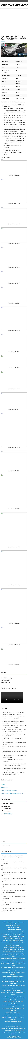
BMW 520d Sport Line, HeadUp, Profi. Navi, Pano (13, 951)
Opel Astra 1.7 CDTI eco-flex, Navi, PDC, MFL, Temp (13, 990)
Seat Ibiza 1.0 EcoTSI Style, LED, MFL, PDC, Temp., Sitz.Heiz (13, 1002)
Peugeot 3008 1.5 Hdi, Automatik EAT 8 (9, 997)
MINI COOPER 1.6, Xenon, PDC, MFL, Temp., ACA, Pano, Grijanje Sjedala (13, 986)
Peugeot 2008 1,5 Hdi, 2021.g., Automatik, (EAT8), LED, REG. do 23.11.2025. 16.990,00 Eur (14, 764)
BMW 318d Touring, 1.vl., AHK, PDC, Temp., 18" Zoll (13, 936)
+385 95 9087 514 (8, 813)
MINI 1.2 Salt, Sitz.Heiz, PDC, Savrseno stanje (13, 978)
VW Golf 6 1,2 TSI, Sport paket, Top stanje (13, 1021)
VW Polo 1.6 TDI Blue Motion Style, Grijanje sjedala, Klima (13, 1028)
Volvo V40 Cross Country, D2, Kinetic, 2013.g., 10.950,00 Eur (13, 862)
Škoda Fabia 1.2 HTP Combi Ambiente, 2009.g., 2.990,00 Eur (13, 760)
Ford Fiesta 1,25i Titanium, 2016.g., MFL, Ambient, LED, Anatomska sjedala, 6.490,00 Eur (14, 717)
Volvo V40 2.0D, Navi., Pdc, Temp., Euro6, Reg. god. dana (13, 1015)
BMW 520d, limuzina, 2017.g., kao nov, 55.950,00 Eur (15, 868)
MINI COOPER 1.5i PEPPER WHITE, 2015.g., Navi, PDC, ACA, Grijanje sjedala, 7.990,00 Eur (14, 769)
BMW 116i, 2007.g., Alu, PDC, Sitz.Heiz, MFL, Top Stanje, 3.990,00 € (14, 734)
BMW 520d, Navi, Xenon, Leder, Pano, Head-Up (13, 953)
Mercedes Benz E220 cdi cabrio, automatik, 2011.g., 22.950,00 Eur (14, 903)
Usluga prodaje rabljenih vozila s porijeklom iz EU (12, 793)
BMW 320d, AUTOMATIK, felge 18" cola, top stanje (13, 949)
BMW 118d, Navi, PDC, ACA (13, 927)
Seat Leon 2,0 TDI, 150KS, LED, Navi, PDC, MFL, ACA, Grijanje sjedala (13, 1009)
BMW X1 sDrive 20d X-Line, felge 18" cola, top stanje (13, 961)
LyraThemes (18, 1037)
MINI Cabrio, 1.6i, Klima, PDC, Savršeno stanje (13, 979)
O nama (3, 784)
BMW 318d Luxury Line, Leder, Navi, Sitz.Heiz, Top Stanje (13, 932)
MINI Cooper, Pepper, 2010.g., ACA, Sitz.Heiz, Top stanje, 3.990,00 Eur (14, 756)
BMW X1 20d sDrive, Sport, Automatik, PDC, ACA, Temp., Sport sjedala (13, 959)
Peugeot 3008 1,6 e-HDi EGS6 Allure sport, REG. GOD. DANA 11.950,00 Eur (14, 909)
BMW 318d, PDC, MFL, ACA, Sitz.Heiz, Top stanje (13, 940)
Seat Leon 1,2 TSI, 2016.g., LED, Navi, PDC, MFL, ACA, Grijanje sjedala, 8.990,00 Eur (14, 773)
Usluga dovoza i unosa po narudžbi (9, 790)
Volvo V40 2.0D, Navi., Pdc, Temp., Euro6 (13, 1014)
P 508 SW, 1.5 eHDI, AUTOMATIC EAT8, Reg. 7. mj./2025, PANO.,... (13, 993)
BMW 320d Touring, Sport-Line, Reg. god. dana (13, 947)
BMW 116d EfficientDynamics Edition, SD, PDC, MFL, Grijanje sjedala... (13, 922)
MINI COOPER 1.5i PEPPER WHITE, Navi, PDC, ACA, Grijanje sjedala (13, 982)
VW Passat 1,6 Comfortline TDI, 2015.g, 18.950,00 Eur (14, 885)
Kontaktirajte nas (8, 970)
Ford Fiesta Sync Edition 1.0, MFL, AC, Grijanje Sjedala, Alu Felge (13, 968)
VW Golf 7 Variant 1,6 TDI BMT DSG (13, 1026)
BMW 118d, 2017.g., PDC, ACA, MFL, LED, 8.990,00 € (14, 747)
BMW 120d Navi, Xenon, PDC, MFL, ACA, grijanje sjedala (13, 931)
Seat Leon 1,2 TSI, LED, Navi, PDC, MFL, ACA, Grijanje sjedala (13, 1005)
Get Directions (7, 811)
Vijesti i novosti (17, 1012)
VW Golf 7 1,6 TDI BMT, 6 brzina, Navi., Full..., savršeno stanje (13, 1023)
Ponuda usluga (4, 787)
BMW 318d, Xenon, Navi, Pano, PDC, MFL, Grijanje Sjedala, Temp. (13, 942)
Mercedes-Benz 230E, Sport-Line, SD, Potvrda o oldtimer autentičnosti (13, 973)
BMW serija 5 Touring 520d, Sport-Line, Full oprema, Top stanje (13, 955)
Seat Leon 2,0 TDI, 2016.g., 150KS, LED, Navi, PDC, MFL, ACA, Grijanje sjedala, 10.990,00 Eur (14, 730)
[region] (14, 50)
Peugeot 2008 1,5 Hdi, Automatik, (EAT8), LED (13, 996)
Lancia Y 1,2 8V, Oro (18, 970)
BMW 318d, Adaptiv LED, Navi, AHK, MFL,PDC (13, 938)
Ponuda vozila (13, 999)
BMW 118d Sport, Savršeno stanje (13, 925)
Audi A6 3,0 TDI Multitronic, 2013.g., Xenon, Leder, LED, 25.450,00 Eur (14, 873)
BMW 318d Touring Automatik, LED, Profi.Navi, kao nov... (13, 934)
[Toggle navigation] (25, 5)
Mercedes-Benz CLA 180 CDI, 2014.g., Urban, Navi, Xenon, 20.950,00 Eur (14, 879)
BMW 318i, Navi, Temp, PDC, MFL (13, 945)
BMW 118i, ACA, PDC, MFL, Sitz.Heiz (13, 929)
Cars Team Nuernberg (7, 5)
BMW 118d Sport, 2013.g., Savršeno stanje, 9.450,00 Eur (15, 739)
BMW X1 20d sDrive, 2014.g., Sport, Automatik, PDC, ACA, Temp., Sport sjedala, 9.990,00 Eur (13, 722)
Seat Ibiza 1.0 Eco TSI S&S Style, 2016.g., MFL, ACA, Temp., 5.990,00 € (15, 752)
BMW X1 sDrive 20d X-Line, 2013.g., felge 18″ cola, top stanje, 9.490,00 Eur (14, 743)
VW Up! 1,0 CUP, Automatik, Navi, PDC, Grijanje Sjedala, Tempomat (13, 1033)
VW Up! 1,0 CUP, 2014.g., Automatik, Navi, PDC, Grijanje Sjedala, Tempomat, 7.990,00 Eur (14, 713)
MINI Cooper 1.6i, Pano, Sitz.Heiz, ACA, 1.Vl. (11, 988)
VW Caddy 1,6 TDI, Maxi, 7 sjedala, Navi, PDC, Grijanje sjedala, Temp (13, 1018)
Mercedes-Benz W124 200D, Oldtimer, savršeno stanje (13, 976)
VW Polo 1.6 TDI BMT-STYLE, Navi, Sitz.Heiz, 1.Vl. (13, 1030)
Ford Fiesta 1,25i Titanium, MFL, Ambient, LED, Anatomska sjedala (13, 964)
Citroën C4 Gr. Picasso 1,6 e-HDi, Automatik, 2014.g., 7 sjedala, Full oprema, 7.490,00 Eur (13, 856)
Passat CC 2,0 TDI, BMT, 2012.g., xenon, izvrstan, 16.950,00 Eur (14, 897)
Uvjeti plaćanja (9, 1012)
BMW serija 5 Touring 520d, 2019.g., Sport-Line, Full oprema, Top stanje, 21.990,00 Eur (14, 726)
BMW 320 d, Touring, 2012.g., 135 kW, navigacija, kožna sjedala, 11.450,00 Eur (14, 891)
